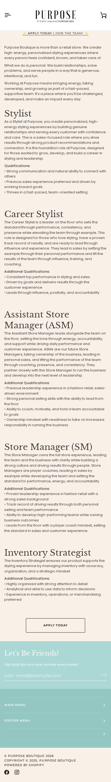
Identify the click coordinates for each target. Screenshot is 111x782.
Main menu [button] (15, 705)
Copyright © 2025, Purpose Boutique (40, 760)
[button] (55, 734)
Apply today (55, 625)
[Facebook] (6, 772)
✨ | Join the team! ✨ (56, 33)
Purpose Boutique (26, 756)
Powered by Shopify (24, 765)
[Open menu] (12, 15)
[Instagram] (17, 772)
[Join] (102, 675)
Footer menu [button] (17, 720)
